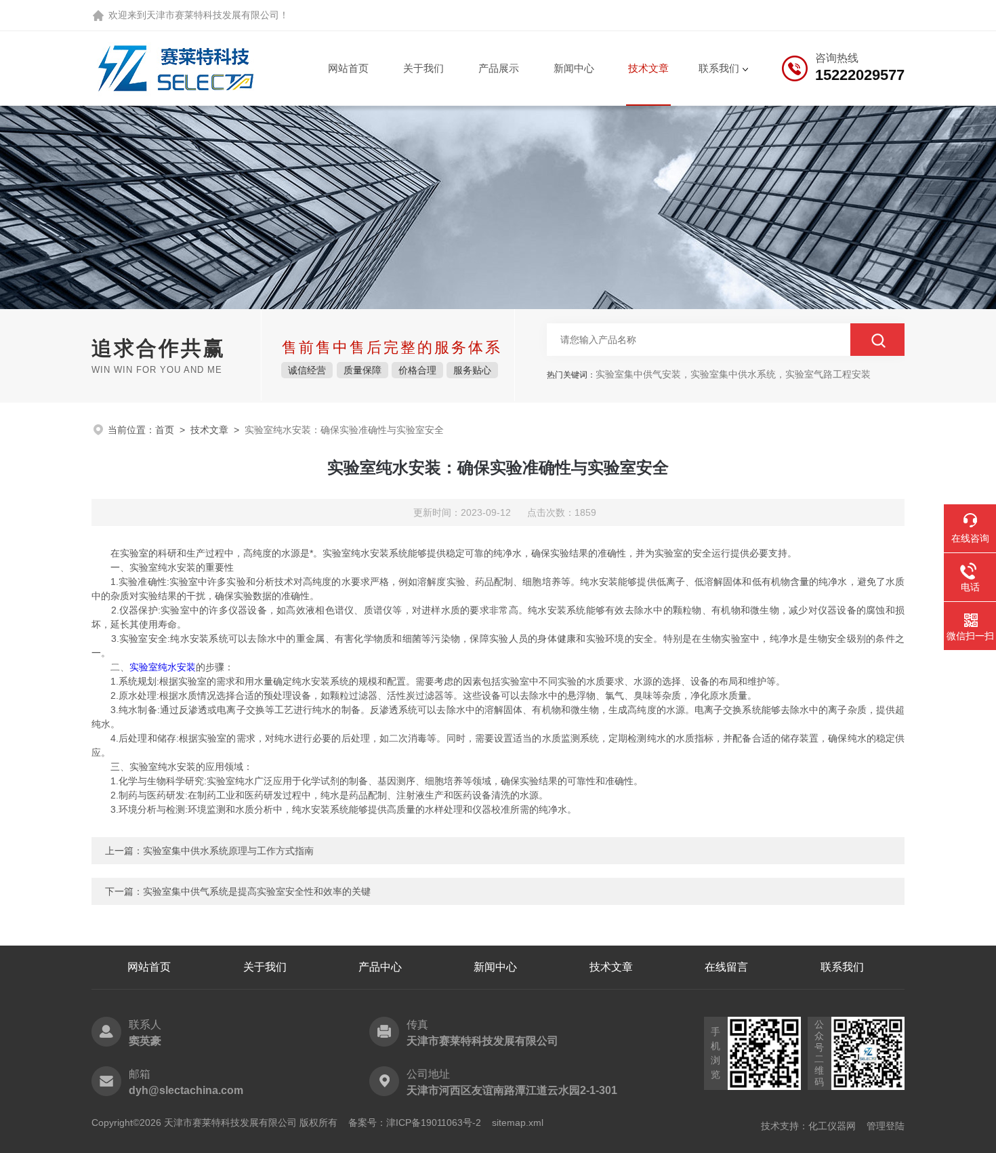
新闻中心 (574, 68)
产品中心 (380, 967)
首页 (164, 429)
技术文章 (648, 68)
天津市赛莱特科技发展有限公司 (212, 14)
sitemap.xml (517, 1122)
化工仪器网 (832, 1125)
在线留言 (726, 967)
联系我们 (719, 68)
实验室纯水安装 (162, 667)
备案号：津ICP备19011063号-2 (414, 1122)
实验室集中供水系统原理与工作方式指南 (228, 850)
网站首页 (348, 68)
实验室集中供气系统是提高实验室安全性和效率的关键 (257, 891)
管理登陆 (886, 1125)
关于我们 (423, 68)
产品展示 (498, 68)
